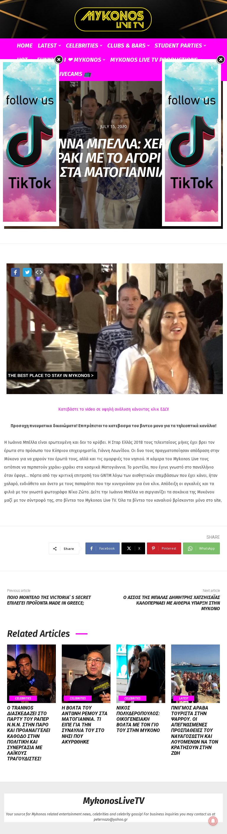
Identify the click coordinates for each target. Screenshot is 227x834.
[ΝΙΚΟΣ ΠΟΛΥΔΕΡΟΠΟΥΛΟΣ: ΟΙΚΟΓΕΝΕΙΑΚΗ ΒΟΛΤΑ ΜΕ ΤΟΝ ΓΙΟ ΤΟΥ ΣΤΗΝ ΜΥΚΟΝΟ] (140, 673)
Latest (47, 45)
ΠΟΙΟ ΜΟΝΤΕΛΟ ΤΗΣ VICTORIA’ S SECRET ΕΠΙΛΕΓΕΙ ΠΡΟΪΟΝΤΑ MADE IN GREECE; (49, 600)
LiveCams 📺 (73, 73)
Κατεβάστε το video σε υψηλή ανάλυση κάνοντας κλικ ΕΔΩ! (113, 409)
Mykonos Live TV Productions (154, 59)
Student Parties (178, 45)
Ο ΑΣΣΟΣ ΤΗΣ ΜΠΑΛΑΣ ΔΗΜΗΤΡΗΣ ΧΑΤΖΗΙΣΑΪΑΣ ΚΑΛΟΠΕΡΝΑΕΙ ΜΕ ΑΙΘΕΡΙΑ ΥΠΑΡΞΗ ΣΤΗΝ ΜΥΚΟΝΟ (171, 603)
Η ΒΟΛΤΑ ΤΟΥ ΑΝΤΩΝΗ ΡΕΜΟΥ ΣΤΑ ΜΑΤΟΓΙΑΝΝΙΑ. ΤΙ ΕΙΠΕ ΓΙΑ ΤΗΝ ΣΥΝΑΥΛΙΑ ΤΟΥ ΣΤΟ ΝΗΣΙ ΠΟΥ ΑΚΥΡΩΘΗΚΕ (85, 725)
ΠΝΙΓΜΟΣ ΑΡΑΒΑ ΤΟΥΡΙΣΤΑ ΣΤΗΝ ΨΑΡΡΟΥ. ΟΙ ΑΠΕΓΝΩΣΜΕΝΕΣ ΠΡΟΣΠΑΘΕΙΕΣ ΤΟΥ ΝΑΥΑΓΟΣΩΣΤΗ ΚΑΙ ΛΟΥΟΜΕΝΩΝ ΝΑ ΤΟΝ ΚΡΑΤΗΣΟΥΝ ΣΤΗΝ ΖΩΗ (194, 730)
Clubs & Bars (126, 45)
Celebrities (82, 45)
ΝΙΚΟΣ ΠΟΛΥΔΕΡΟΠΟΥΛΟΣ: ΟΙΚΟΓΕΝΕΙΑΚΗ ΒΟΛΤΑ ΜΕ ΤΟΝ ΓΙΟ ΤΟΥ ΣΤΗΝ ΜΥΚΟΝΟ (138, 719)
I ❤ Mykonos (82, 59)
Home (25, 45)
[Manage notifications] (213, 821)
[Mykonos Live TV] (113, 19)
